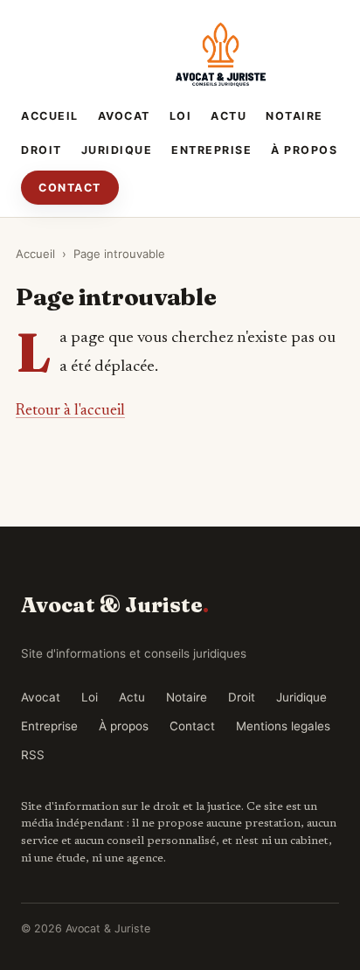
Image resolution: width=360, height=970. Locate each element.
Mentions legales (283, 726)
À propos (304, 150)
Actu (228, 115)
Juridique (117, 150)
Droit (41, 150)
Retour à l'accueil (70, 411)
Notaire (294, 115)
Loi (181, 115)
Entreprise (211, 150)
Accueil (50, 115)
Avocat (124, 115)
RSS (33, 755)
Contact (69, 187)
